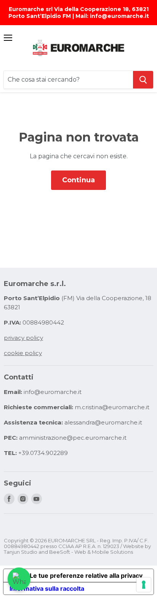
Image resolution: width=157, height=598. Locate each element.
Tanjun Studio (20, 552)
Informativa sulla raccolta (47, 588)
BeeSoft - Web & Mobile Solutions (91, 552)
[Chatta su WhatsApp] (19, 578)
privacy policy (23, 337)
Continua (78, 180)
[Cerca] (143, 79)
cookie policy (23, 353)
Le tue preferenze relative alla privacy (86, 575)
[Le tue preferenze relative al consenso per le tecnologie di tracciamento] (143, 584)
